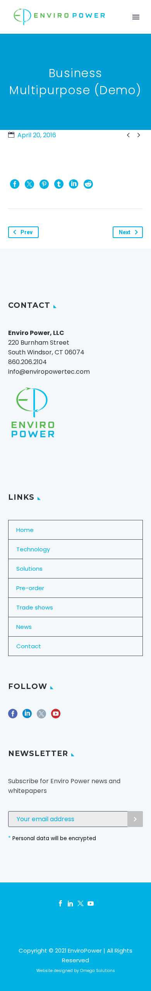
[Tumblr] (58, 184)
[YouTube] (91, 903)
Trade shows (34, 607)
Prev (27, 232)
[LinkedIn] (73, 184)
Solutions (29, 569)
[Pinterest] (44, 184)
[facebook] (12, 716)
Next (124, 232)
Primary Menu (136, 17)
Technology (33, 549)
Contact (28, 646)
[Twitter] (29, 184)
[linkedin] (27, 716)
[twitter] (41, 716)
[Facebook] (14, 184)
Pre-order (30, 588)
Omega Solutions (97, 971)
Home (25, 530)
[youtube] (55, 716)
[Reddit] (88, 184)
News (24, 627)
